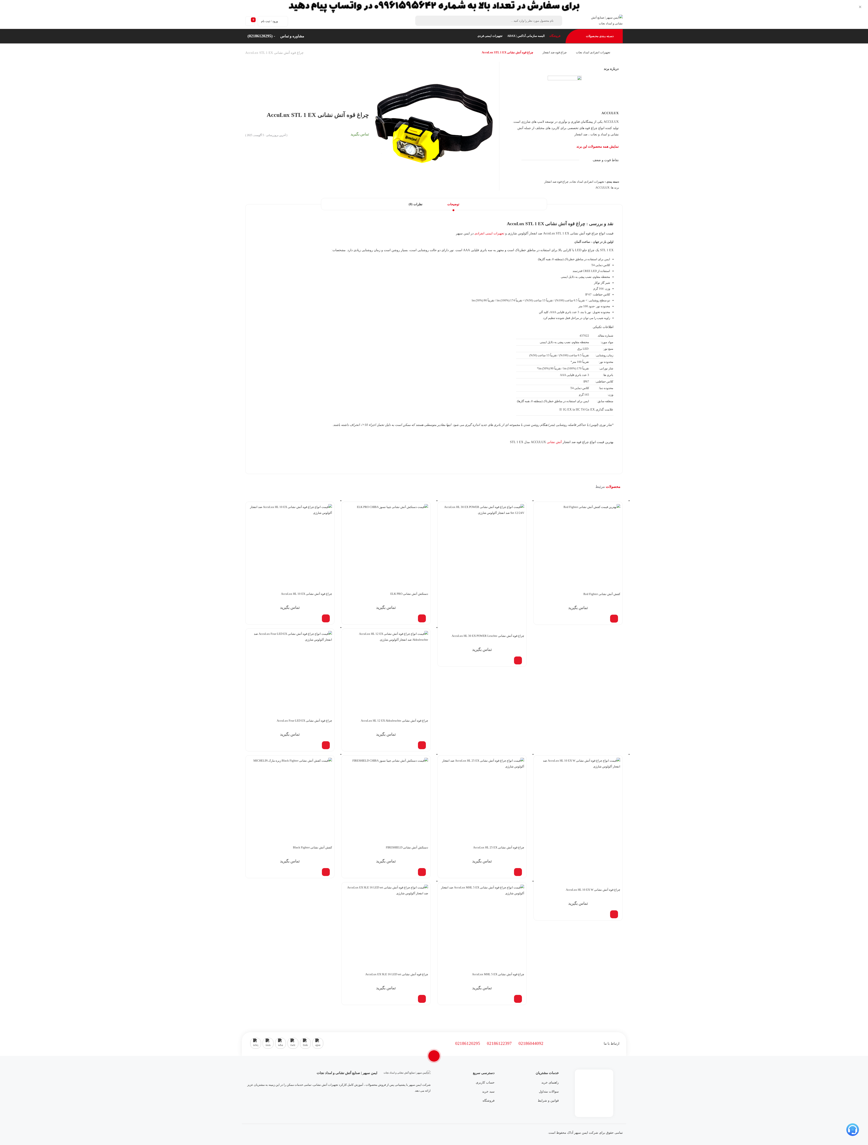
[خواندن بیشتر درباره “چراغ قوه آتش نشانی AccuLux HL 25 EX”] (518, 872)
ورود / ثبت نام (269, 21)
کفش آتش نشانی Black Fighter (312, 847)
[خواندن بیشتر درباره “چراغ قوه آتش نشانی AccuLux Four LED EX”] (326, 745)
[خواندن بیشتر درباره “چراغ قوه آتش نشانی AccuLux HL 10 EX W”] (614, 914)
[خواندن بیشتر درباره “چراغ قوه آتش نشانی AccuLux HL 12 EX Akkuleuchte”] (422, 745)
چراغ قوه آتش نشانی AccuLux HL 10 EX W (593, 889)
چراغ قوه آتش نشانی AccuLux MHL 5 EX (498, 974)
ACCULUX (610, 113)
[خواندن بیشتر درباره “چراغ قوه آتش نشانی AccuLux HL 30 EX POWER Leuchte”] (518, 660)
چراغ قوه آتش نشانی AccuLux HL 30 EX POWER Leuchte (488, 635)
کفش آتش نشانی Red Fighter (601, 594)
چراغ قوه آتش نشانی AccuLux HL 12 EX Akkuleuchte (394, 720)
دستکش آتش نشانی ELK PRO (409, 593)
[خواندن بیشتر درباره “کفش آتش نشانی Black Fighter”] (326, 872)
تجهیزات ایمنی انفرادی (489, 233)
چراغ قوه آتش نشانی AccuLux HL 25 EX (498, 847)
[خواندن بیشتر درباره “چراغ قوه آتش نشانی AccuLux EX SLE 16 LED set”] (422, 999)
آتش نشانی (554, 442)
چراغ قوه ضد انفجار (554, 52)
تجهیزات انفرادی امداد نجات (593, 52)
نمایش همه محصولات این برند (597, 146)
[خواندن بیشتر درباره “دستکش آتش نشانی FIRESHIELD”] (422, 872)
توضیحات (453, 204)
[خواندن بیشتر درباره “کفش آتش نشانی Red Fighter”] (614, 619)
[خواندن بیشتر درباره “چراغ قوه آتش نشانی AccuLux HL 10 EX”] (326, 618)
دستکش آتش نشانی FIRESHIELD (407, 847)
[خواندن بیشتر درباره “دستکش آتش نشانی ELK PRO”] (422, 618)
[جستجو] (421, 21)
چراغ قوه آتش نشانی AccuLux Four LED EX (304, 720)
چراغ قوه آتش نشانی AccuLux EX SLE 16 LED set (396, 974)
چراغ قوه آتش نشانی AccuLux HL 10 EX (306, 593)
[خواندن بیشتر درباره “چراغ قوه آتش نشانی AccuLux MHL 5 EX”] (518, 999)
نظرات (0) (415, 204)
